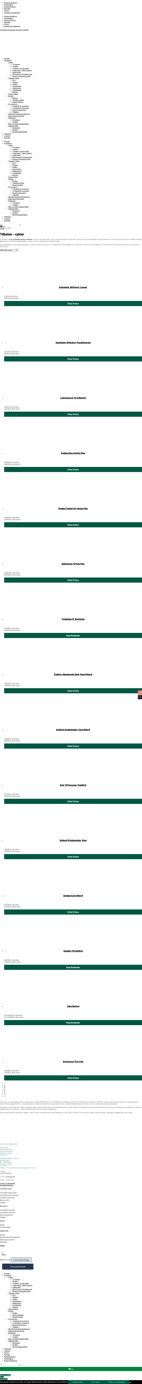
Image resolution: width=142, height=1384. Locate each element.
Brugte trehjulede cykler (21, 76)
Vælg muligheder (73, 635)
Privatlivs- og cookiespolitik (116, 1382)
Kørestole (16, 128)
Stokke (15, 130)
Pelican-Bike (13, 94)
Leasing (7, 136)
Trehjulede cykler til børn (8, 1192)
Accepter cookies (77, 1382)
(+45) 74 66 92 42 (5, 1173)
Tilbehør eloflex (18, 100)
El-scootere (12, 104)
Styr (14, 80)
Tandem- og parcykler (20, 68)
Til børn (15, 66)
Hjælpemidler (13, 126)
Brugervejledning (10, 3)
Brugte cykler (4, 1200)
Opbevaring (16, 88)
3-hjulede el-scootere (20, 106)
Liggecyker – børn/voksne (22, 70)
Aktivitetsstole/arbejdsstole (19, 114)
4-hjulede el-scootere (20, 108)
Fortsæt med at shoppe (21, 1260)
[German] (6, 33)
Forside (7, 58)
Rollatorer (12, 118)
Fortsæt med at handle (17, 1266)
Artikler (2, 1246)
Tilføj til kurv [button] (73, 304)
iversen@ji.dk (10, 1176)
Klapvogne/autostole (16, 1331)
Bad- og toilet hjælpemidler (18, 124)
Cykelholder (16, 90)
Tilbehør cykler (13, 78)
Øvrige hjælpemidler (19, 132)
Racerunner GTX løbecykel (22, 74)
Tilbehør (15, 112)
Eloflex (10, 96)
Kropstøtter (17, 86)
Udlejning (7, 134)
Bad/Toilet (3, 1242)
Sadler (14, 84)
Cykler (10, 62)
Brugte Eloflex (17, 1317)
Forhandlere (8, 5)
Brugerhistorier (10, 7)
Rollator (2, 1234)
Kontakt (7, 138)
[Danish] (1, 33)
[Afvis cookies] (130, 1382)
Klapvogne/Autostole (7, 1239)
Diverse (15, 92)
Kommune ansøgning (12, 13)
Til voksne (16, 64)
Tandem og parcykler (7, 1197)
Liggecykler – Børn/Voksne (22, 1285)
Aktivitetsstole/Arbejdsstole (10, 1237)
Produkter (8, 60)
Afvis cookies (95, 1382)
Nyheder (7, 9)
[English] (3, 33)
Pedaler (15, 82)
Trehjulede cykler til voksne (9, 1195)
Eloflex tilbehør (5, 1227)
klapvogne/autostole (16, 116)
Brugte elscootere (19, 110)
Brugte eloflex (17, 102)
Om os (6, 11)
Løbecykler (16, 72)
